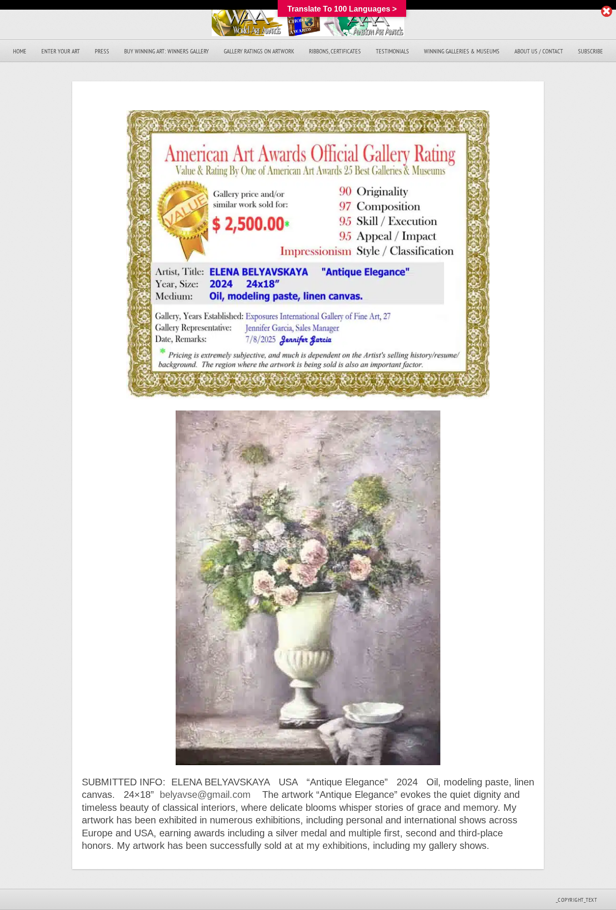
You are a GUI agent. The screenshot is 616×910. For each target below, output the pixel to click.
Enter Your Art (60, 51)
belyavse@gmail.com (205, 794)
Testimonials (392, 51)
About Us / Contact (538, 51)
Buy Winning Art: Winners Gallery (166, 51)
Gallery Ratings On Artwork (259, 51)
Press (102, 51)
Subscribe (590, 51)
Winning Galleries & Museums (462, 51)
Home (19, 51)
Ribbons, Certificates (335, 51)
